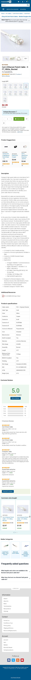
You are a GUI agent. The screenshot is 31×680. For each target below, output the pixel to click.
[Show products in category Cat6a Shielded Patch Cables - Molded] (25, 546)
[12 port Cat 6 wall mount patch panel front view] (6, 146)
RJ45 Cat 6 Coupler (15, 156)
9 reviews (18, 74)
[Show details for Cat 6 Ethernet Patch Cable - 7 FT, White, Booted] (8, 509)
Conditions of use (8, 623)
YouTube (22, 660)
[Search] (28, 5)
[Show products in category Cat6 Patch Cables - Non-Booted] (5, 546)
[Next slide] (30, 517)
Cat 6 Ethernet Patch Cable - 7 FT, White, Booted (8, 519)
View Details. (20, 21)
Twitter (13, 660)
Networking (23, 9)
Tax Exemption (7, 606)
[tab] (14, 532)
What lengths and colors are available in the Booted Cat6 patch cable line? (14, 571)
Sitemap (6, 611)
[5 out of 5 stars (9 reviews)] (5, 74)
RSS (17, 660)
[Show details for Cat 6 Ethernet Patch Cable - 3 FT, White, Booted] (22, 509)
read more (20, 132)
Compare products (8, 650)
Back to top (16, 588)
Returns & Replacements (10, 630)
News (5, 603)
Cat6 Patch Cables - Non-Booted (5, 553)
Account (6, 640)
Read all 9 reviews (7, 491)
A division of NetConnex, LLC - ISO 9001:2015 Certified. (15, 668)
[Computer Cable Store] (6, 1)
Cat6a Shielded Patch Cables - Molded (25, 554)
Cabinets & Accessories (12, 9)
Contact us (6, 620)
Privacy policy (7, 625)
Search (5, 598)
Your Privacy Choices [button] (15, 677)
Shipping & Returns (8, 628)
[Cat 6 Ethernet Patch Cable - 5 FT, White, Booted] (15, 40)
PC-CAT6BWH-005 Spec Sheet (12, 296)
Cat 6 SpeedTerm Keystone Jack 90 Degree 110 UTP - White (25, 156)
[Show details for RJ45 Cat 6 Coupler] (15, 146)
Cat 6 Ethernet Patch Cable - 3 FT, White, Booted (22, 519)
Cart (5, 642)
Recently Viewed (8, 647)
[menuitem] (19, 1)
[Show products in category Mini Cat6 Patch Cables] (15, 546)
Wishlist (6, 645)
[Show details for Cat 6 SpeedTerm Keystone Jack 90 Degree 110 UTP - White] (25, 146)
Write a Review (6, 76)
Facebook (8, 660)
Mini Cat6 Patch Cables (15, 552)
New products (7, 608)
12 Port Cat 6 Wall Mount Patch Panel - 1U (6, 156)
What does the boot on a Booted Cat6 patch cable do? (14, 578)
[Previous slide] (1, 517)
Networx (5, 65)
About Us (6, 601)
